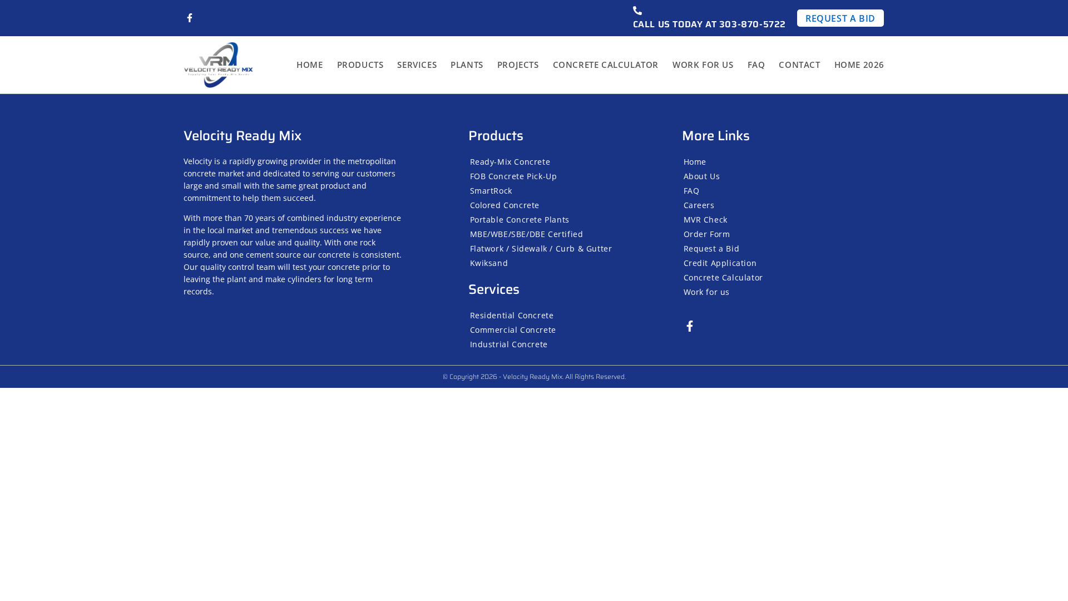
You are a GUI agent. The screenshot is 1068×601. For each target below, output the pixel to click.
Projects (518, 64)
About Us (702, 176)
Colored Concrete (505, 205)
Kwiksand (489, 263)
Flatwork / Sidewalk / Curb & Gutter (541, 248)
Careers (699, 205)
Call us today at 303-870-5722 (709, 24)
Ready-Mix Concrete (510, 161)
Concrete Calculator (606, 64)
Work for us (703, 64)
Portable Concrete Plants (520, 219)
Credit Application (720, 263)
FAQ (756, 64)
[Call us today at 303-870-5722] (637, 10)
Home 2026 (859, 64)
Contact (799, 64)
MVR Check (706, 219)
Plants (467, 64)
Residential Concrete (512, 315)
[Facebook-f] (190, 18)
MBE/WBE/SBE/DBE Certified (527, 234)
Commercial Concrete (513, 329)
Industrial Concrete (509, 344)
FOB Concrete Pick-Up (513, 176)
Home (309, 64)
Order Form (707, 234)
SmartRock (491, 190)
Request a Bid (712, 248)
